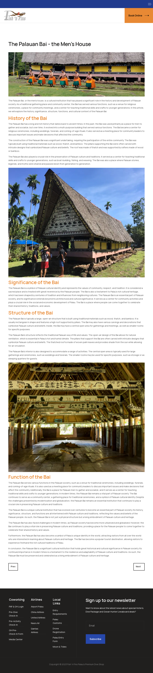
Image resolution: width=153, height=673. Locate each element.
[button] (150, 4)
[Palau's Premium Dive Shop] (15, 15)
